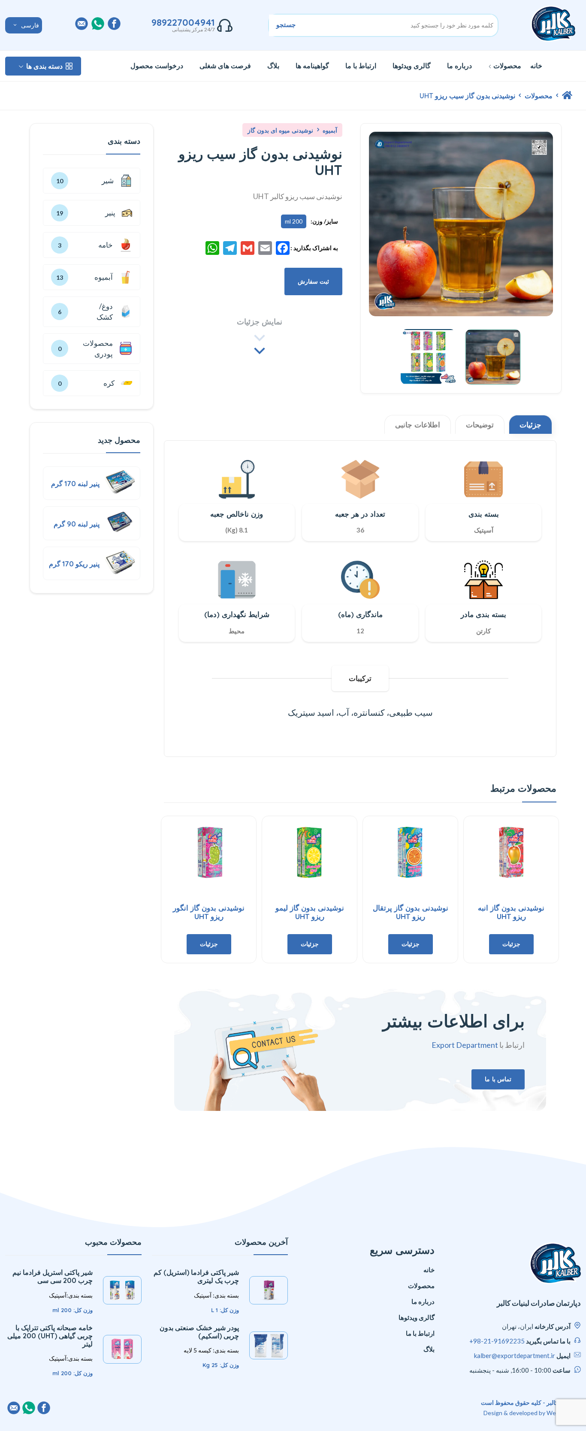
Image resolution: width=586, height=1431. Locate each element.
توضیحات (480, 424)
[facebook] (114, 23)
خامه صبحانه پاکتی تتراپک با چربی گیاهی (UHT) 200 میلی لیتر (50, 1335)
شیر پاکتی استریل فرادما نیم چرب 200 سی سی (52, 1276)
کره (123, 383)
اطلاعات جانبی (417, 424)
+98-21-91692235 (497, 1341)
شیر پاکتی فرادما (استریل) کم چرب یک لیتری (196, 1276)
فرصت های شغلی (225, 65)
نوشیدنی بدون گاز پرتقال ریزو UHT (410, 912)
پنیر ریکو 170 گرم (74, 564)
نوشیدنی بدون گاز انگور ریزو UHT (209, 912)
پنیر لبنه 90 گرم (77, 524)
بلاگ (273, 65)
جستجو (286, 25)
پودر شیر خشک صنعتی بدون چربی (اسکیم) (199, 1331)
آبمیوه (329, 130)
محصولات (507, 65)
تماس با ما (498, 1079)
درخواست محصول (156, 65)
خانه (536, 65)
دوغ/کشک (105, 312)
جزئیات (530, 424)
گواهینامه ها (312, 65)
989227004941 (183, 22)
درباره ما (459, 65)
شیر (123, 181)
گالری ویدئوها (412, 65)
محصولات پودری (98, 349)
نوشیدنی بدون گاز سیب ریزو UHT (467, 95)
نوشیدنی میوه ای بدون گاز (280, 130)
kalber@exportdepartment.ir (514, 1355)
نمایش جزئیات (259, 322)
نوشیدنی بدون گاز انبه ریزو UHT (511, 912)
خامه (112, 244)
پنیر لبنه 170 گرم (75, 483)
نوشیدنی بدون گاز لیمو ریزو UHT (309, 912)
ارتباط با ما (360, 65)
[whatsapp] (97, 23)
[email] (81, 23)
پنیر (123, 212)
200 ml (293, 221)
